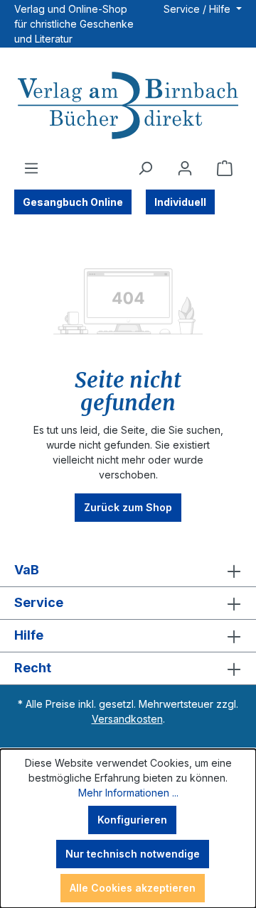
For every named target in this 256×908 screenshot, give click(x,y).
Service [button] (38, 602)
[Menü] (31, 168)
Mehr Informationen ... (128, 793)
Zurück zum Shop (128, 507)
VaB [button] (26, 569)
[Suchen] (145, 168)
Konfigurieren (132, 820)
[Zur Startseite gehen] (128, 107)
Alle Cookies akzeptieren (133, 888)
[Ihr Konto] (185, 168)
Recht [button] (32, 667)
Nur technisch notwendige (132, 854)
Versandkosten (127, 719)
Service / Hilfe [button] (198, 9)
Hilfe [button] (28, 635)
